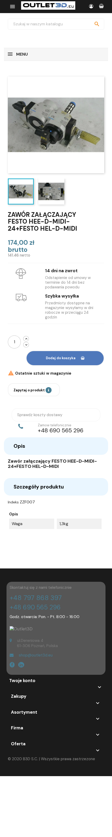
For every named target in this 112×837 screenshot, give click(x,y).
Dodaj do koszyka (61, 358)
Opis (19, 446)
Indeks (13, 502)
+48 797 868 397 (36, 598)
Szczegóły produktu (39, 486)
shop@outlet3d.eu (36, 655)
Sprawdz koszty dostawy (39, 414)
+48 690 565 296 (35, 607)
